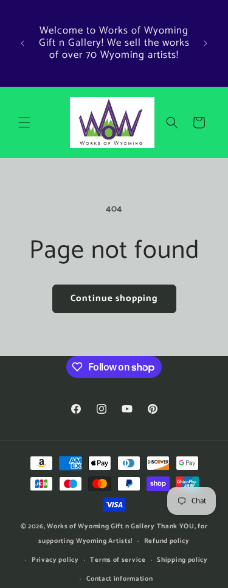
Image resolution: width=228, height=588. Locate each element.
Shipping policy (182, 559)
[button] (24, 122)
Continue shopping (114, 298)
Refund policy (167, 541)
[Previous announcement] (22, 43)
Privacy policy (55, 559)
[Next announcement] (205, 43)
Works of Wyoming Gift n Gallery (101, 526)
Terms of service (117, 559)
